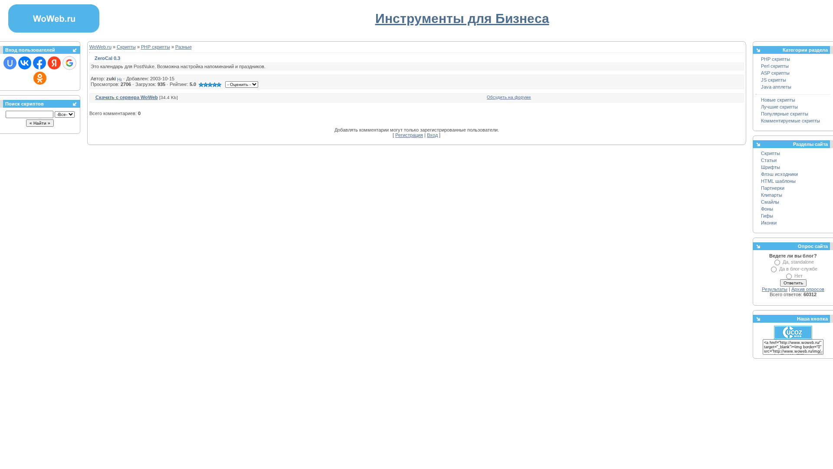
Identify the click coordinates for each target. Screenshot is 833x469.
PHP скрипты (155, 47)
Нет (798, 275)
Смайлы (770, 202)
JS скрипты (773, 80)
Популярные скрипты (784, 113)
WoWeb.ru (100, 47)
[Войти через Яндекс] (54, 62)
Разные (183, 47)
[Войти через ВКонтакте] (24, 62)
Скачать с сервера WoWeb (126, 97)
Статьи (769, 160)
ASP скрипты (775, 73)
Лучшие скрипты (779, 106)
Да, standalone (798, 261)
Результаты (774, 289)
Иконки (769, 222)
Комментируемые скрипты (790, 120)
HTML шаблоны (778, 181)
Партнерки (772, 188)
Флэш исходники (779, 174)
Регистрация (409, 135)
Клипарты (771, 195)
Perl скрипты (775, 66)
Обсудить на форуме (509, 97)
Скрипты (126, 47)
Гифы (767, 215)
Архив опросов (807, 289)
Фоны (767, 208)
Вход (432, 135)
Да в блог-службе (798, 268)
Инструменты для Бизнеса (462, 18)
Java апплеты (776, 86)
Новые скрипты (778, 99)
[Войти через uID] (9, 62)
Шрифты (770, 167)
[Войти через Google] (69, 63)
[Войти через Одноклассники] (39, 78)
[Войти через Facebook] (39, 62)
